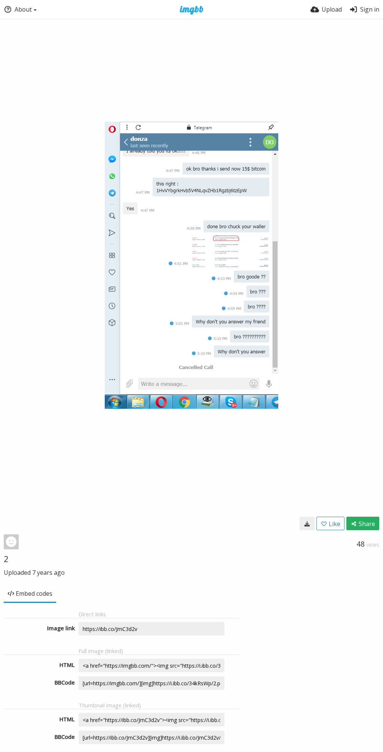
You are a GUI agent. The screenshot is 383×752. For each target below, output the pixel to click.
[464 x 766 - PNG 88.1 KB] (307, 523)
